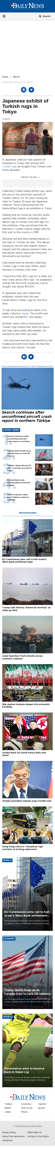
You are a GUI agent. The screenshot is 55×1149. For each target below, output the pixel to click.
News (5, 77)
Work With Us (35, 1133)
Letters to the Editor (38, 1136)
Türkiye (8, 1104)
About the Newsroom (13, 1136)
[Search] (40, 16)
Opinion (42, 1104)
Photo (24, 1112)
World (16, 77)
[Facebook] (23, 90)
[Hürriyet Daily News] (27, 6)
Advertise (7, 1140)
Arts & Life (27, 1108)
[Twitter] (31, 90)
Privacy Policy (9, 1133)
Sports (41, 1108)
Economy (26, 1104)
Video (8, 1112)
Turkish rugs (9, 166)
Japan (25, 313)
